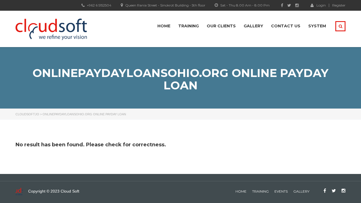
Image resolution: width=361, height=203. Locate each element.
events (281, 191)
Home (163, 25)
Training (188, 25)
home (240, 191)
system (317, 25)
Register (338, 5)
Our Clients (221, 25)
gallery (301, 191)
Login (321, 5)
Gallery (253, 25)
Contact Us (285, 25)
